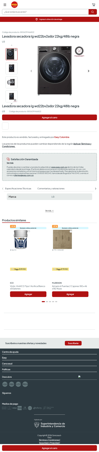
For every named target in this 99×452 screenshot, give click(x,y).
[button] (49, 19)
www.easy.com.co (59, 167)
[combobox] (49, 12)
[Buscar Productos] (93, 12)
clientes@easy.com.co (24, 175)
